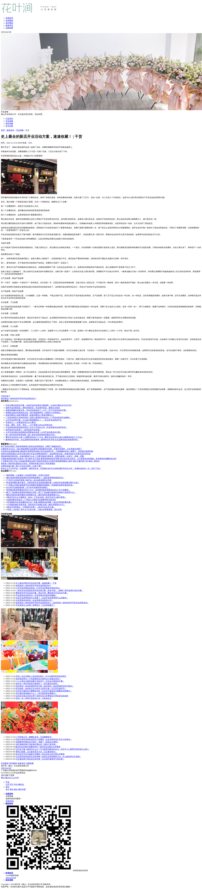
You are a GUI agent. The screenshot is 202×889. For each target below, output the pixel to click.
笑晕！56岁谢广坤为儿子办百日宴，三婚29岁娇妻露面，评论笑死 (34, 510)
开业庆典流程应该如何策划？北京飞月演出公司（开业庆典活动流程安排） (36, 427)
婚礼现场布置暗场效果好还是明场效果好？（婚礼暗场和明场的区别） (36, 478)
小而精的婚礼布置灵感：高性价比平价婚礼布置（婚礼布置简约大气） (36, 505)
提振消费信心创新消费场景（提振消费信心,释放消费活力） (30, 415)
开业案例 (4, 763)
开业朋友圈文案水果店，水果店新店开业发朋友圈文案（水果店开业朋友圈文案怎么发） (43, 483)
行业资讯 (9, 119)
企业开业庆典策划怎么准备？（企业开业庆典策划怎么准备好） (42, 598)
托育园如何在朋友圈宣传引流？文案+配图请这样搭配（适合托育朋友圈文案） (39, 502)
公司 (7, 784)
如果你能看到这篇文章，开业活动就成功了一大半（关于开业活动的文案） (36, 410)
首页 (3, 130)
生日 (7, 789)
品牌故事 (9, 28)
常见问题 (9, 126)
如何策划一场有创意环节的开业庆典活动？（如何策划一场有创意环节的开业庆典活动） (52, 603)
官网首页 (9, 18)
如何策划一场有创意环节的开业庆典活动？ (18, 398)
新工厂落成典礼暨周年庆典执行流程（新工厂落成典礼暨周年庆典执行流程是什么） (41, 492)
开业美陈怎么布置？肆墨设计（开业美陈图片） (35, 605)
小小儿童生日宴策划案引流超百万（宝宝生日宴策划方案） (40, 681)
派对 (7, 787)
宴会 (12, 789)
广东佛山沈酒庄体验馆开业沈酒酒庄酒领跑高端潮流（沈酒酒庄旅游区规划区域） (40, 485)
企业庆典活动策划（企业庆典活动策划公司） (34, 600)
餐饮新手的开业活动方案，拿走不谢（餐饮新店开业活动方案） (42, 593)
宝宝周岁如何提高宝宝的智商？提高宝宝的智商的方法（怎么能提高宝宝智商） (48, 757)
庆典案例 (9, 20)
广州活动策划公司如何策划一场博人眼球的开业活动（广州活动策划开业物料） (38, 418)
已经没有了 (5, 396)
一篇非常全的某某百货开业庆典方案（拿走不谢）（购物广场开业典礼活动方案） (49, 590)
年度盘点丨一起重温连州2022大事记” (21, 422)
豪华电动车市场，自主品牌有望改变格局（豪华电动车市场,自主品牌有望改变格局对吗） (42, 440)
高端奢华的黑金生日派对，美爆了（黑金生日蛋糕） (37, 742)
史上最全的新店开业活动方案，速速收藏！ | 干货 (36, 583)
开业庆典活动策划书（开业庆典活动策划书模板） (36, 595)
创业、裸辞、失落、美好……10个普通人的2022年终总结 (29, 425)
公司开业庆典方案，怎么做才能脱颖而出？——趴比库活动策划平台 (34, 420)
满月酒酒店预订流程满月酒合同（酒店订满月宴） (36, 744)
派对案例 (9, 23)
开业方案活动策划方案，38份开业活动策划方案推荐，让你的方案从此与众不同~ (39, 405)
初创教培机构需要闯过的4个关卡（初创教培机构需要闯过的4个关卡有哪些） (38, 490)
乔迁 (12, 784)
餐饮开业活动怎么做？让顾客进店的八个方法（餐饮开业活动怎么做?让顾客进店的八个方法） (44, 437)
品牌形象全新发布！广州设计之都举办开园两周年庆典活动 (31, 500)
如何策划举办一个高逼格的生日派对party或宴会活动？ (38, 679)
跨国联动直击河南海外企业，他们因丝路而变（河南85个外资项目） (34, 413)
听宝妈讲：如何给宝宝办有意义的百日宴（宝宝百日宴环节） (41, 688)
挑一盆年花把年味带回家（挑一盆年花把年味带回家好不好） (31, 435)
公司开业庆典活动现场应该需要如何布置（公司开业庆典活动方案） (34, 432)
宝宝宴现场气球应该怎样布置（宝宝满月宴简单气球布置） (40, 759)
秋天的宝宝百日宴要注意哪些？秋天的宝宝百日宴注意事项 (40, 754)
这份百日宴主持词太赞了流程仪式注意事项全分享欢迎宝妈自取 (42, 696)
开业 (7, 782)
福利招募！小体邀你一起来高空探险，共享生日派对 (28, 475)
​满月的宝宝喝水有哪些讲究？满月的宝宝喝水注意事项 (37, 747)
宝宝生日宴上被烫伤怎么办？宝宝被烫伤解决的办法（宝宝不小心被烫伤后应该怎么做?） (53, 749)
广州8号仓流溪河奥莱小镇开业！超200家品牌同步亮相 (29, 480)
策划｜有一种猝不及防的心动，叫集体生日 (33, 698)
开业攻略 (9, 121)
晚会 (16, 789)
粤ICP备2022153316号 (10, 778)
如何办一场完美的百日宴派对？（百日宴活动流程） (37, 684)
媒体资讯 (9, 25)
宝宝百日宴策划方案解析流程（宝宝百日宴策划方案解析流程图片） (44, 691)
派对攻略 (9, 123)
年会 (16, 784)
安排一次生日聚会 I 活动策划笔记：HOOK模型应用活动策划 (41, 676)
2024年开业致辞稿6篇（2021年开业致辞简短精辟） (28, 487)
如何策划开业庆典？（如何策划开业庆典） (23, 430)
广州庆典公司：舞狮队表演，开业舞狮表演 (33, 737)
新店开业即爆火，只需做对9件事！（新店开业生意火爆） (31, 507)
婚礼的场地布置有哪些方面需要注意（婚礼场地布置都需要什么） (34, 495)
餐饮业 (21, 784)
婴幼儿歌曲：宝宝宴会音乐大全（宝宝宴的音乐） (36, 752)
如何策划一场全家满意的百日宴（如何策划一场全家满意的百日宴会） (45, 686)
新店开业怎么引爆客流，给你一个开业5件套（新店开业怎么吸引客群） (36, 497)
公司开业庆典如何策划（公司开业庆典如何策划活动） (38, 588)
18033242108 (6, 768)
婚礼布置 (22, 789)
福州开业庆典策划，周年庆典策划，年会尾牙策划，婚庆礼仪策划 (33, 408)
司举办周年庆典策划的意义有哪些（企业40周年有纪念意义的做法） (44, 739)
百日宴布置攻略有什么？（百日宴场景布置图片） (36, 693)
